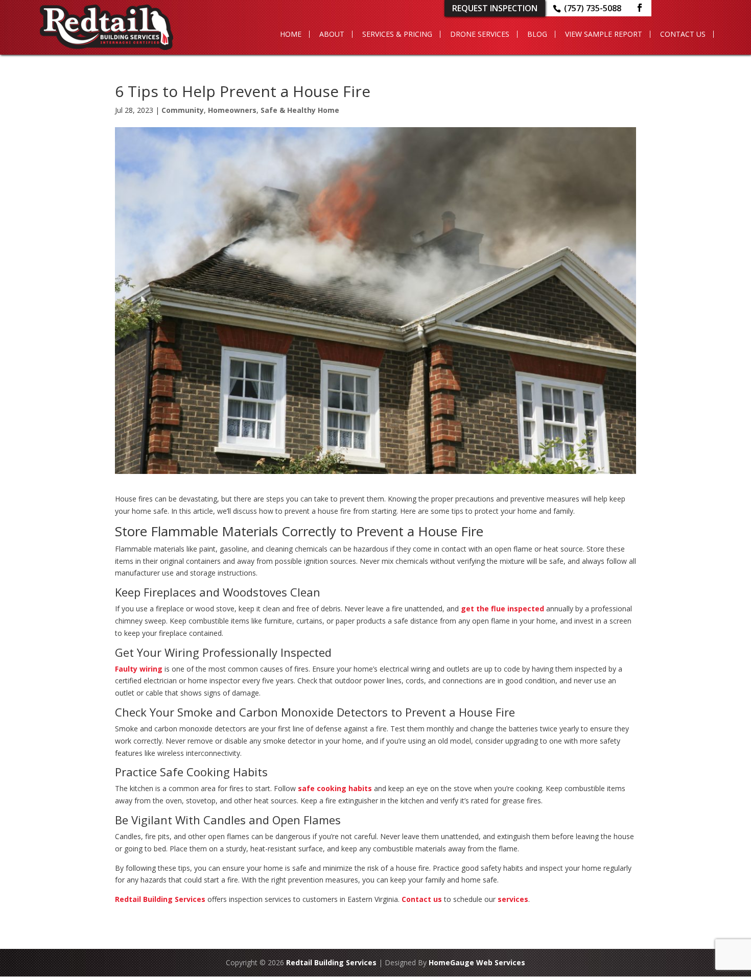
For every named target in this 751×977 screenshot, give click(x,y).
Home (290, 34)
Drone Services (479, 34)
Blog (537, 34)
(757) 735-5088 (592, 8)
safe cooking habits (335, 788)
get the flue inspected (502, 608)
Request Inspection (494, 8)
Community (182, 110)
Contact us (422, 899)
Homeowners (232, 110)
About (331, 34)
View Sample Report (603, 34)
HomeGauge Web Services (477, 962)
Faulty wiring (138, 669)
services (513, 899)
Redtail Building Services (160, 899)
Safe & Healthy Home (300, 110)
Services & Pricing (397, 34)
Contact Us (683, 34)
